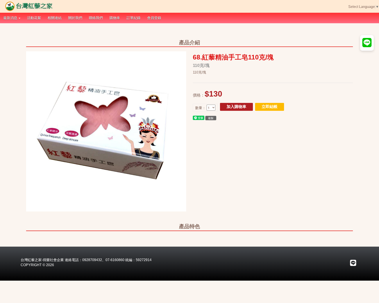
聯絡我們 (96, 18)
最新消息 (10, 18)
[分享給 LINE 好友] (198, 117)
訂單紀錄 (134, 18)
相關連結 (55, 18)
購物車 (114, 18)
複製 (210, 118)
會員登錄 (154, 18)
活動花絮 (34, 18)
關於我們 (75, 18)
